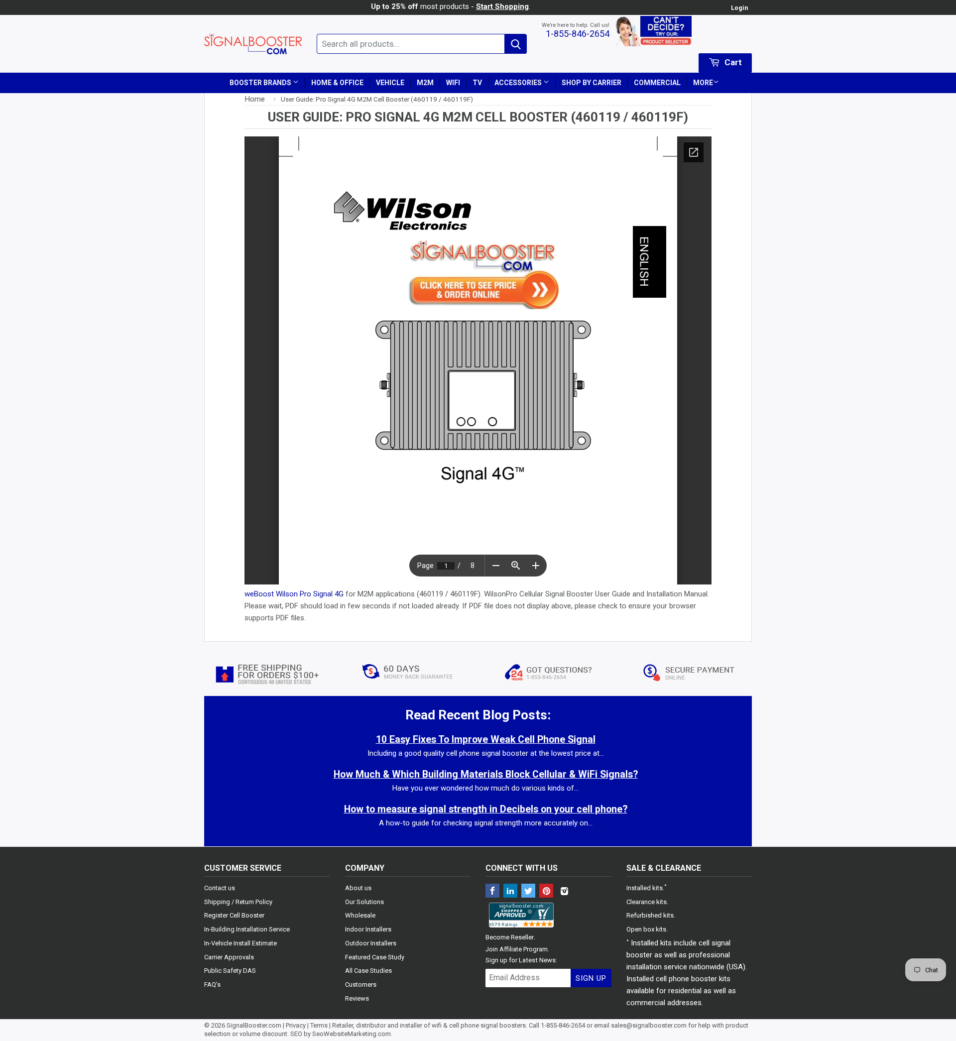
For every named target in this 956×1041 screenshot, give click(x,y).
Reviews (357, 998)
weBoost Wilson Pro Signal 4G (294, 593)
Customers (360, 984)
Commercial (657, 83)
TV (477, 83)
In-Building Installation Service (247, 929)
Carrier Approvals (229, 957)
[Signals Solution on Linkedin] (510, 892)
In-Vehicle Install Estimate (240, 943)
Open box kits (646, 929)
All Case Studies (368, 970)
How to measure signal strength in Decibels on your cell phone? (485, 809)
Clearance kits (646, 902)
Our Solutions (364, 902)
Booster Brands (261, 83)
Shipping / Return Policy (238, 902)
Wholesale (360, 915)
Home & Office (337, 83)
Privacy (296, 1025)
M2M (425, 83)
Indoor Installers (368, 929)
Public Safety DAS (230, 970)
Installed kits (644, 888)
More (703, 83)
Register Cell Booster (234, 915)
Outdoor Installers (370, 943)
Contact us (219, 888)
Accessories (518, 83)
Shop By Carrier (591, 83)
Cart (732, 62)
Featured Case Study (374, 957)
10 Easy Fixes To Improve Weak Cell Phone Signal (486, 739)
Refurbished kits (650, 915)
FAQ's (212, 984)
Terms (319, 1025)
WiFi (453, 83)
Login (739, 7)
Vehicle (390, 83)
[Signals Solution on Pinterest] (546, 892)
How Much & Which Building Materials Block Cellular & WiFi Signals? (486, 774)
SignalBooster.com (254, 1025)
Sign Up (591, 978)
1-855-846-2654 (577, 33)
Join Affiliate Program (516, 949)
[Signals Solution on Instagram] (564, 892)
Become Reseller (509, 937)
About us (358, 888)
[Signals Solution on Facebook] (492, 892)
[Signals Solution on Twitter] (528, 892)
